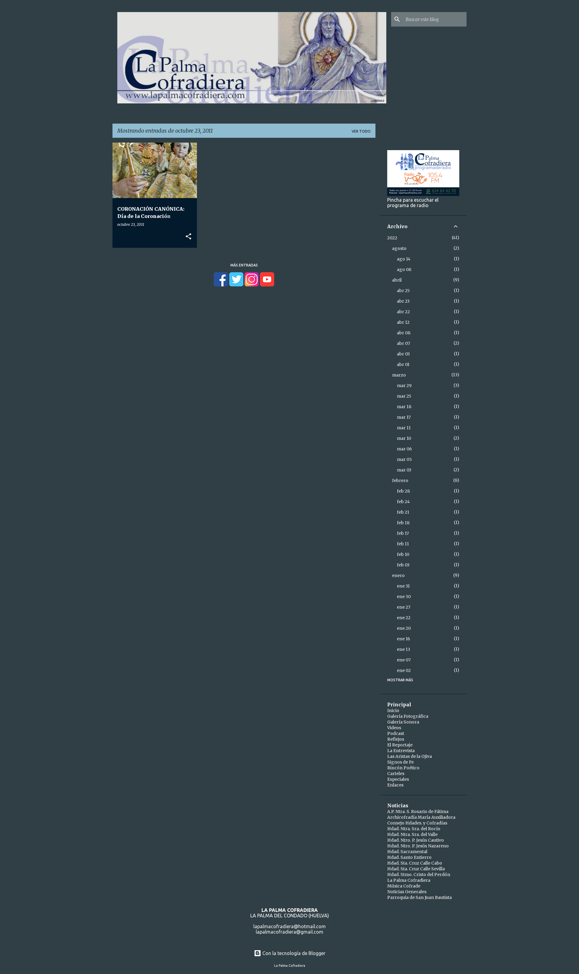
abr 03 (403, 354)
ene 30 (404, 596)
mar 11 (404, 427)
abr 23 (403, 301)
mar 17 (404, 417)
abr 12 (403, 322)
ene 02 (404, 670)
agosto (399, 248)
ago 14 (403, 259)
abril (397, 280)
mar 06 (404, 449)
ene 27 (403, 607)
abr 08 (403, 333)
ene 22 (403, 617)
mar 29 (404, 385)
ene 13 (403, 649)
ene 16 (403, 638)
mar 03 (404, 470)
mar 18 (404, 406)
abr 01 (403, 364)
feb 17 (403, 533)
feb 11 (403, 544)
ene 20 (404, 628)
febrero (400, 480)
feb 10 (403, 554)
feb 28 (403, 491)
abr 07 (403, 343)
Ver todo (361, 131)
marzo (399, 375)
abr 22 (403, 311)
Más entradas (244, 265)
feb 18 (403, 522)
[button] (188, 237)
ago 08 (404, 269)
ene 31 (403, 586)
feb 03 (403, 565)
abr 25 (403, 290)
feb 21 (403, 512)
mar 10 (404, 438)
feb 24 (403, 501)
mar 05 (404, 459)
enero (398, 575)
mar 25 (404, 396)
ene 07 (404, 660)
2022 (392, 238)
